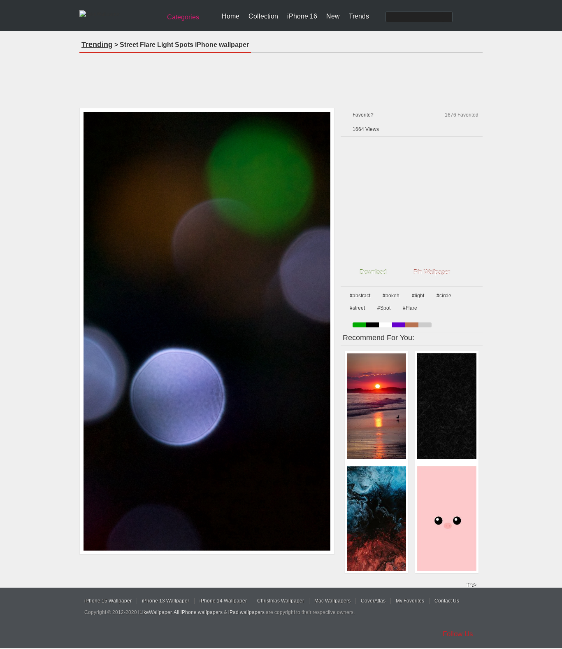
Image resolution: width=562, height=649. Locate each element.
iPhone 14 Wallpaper (223, 601)
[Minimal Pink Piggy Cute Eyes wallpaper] (446, 519)
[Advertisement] (281, 77)
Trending (97, 44)
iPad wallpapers (246, 612)
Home (230, 16)
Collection (263, 16)
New (333, 16)
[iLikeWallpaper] (119, 14)
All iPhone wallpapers (198, 612)
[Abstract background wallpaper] (446, 406)
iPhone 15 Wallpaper (108, 601)
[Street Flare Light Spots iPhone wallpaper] (207, 331)
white (385, 324)
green (359, 324)
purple (398, 324)
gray (425, 324)
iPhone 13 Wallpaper (165, 601)
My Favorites (410, 601)
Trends (359, 16)
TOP (471, 585)
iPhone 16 (302, 16)
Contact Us (446, 601)
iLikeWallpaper (155, 612)
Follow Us (458, 634)
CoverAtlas (373, 601)
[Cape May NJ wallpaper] (376, 406)
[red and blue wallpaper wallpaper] (376, 519)
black (372, 324)
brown (411, 324)
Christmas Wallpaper (280, 601)
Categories (183, 17)
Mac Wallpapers (332, 601)
